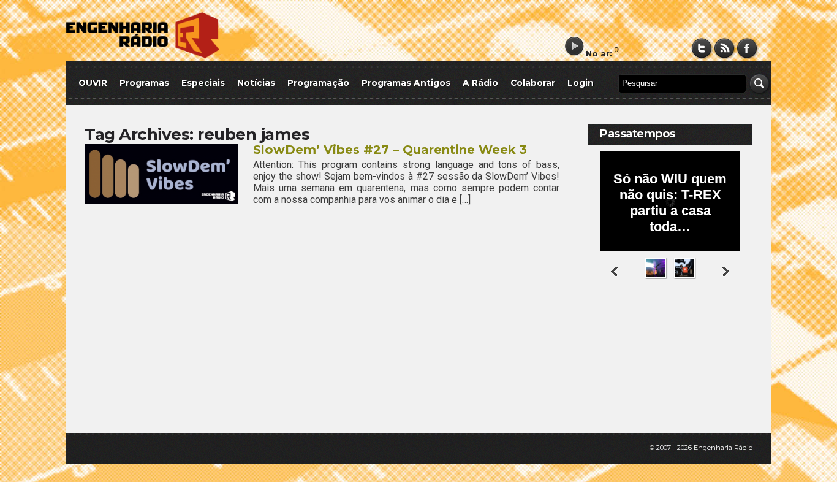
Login (580, 83)
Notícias (256, 83)
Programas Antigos (406, 83)
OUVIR (92, 83)
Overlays (735, 327)
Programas (144, 83)
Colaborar (532, 83)
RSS (724, 48)
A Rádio (480, 83)
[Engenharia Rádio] (142, 55)
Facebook (747, 48)
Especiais (203, 83)
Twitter (702, 48)
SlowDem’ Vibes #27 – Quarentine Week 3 (390, 149)
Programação (318, 83)
